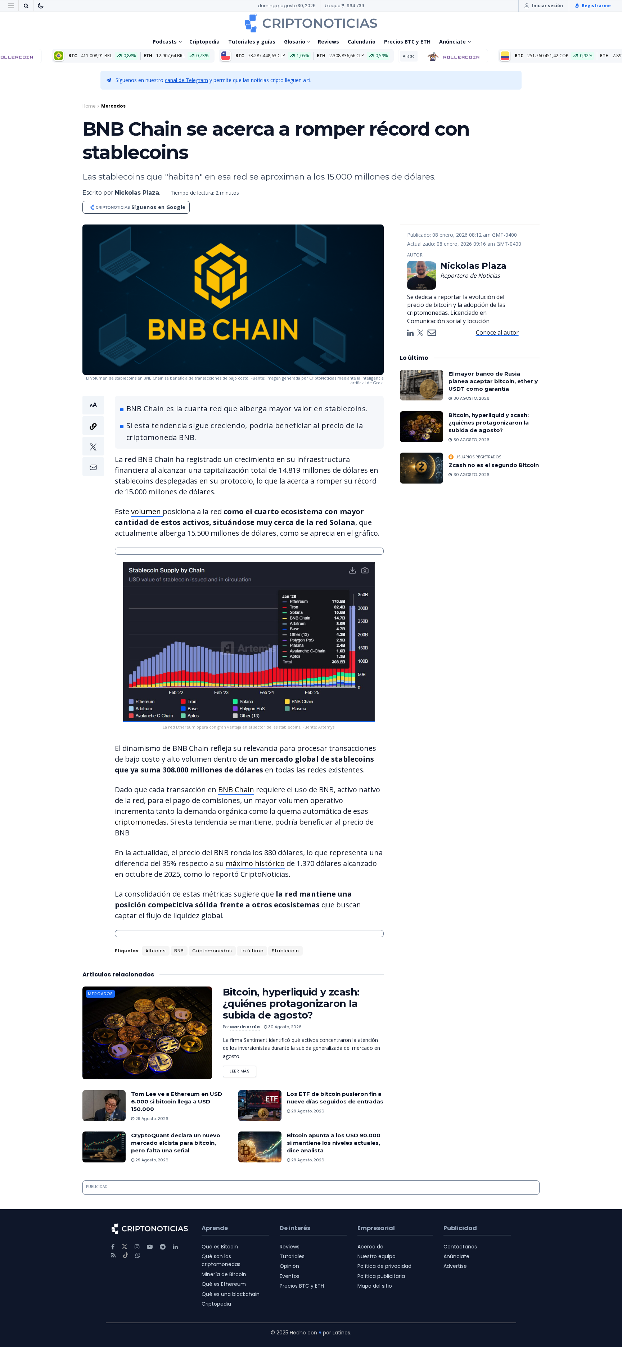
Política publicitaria (381, 1276)
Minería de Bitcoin (224, 1274)
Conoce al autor (497, 332)
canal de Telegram (186, 80)
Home (88, 106)
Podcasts (165, 41)
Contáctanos (460, 1246)
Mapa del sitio (374, 1285)
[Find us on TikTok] (125, 1256)
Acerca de (370, 1246)
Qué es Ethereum (224, 1284)
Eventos (289, 1276)
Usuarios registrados (478, 457)
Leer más (243, 1070)
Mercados (113, 106)
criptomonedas (141, 822)
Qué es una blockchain (231, 1294)
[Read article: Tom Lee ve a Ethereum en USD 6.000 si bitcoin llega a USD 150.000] (104, 1105)
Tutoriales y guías (251, 41)
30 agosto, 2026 (284, 1027)
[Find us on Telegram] (163, 1247)
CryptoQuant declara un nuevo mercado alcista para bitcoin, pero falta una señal (175, 1143)
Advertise (455, 1266)
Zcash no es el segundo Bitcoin (494, 465)
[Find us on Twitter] (124, 1247)
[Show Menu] (11, 6)
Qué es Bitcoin (220, 1246)
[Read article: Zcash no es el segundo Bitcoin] (421, 468)
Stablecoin (285, 951)
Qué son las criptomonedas (221, 1260)
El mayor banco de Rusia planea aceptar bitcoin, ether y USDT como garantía (493, 381)
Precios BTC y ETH (407, 41)
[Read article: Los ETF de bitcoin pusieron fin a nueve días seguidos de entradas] (259, 1105)
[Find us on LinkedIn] (175, 1247)
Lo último (251, 951)
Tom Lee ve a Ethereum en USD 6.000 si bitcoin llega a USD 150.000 (176, 1101)
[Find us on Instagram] (137, 1247)
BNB (179, 951)
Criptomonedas (212, 951)
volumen (147, 511)
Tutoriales (292, 1256)
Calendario (361, 41)
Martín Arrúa (245, 1027)
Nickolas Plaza (137, 192)
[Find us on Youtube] (150, 1247)
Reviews (328, 41)
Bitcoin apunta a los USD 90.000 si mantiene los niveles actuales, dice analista (333, 1143)
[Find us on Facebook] (112, 1247)
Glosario (294, 41)
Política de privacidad (384, 1266)
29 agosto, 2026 (151, 1118)
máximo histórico (255, 863)
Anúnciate (452, 41)
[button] (93, 436)
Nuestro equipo (376, 1256)
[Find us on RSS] (113, 1255)
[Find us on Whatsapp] (137, 1255)
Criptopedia (204, 41)
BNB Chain (236, 789)
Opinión (289, 1266)
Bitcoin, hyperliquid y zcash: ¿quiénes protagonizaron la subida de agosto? (291, 1003)
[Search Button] (26, 6)
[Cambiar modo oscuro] (40, 6)
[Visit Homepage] (311, 23)
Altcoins (155, 951)
